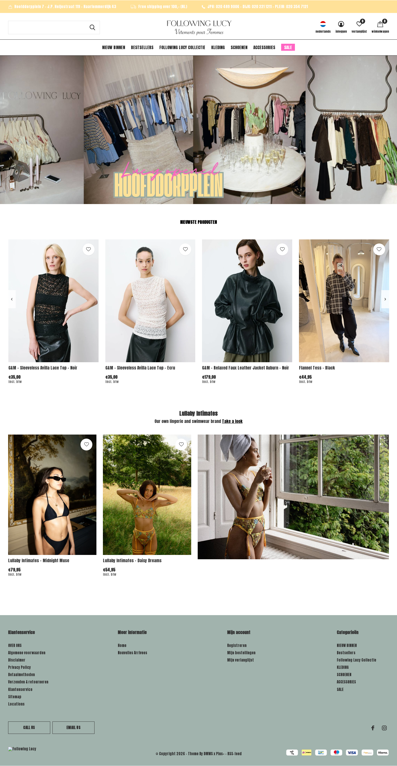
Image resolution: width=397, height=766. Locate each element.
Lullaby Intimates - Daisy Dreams (132, 560)
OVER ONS (15, 645)
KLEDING (218, 47)
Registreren (237, 645)
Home (122, 645)
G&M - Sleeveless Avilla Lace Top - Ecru (140, 368)
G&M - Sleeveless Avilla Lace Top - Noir (42, 368)
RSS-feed (234, 753)
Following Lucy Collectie (182, 47)
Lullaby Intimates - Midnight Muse (38, 560)
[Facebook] (372, 728)
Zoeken (92, 27)
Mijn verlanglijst (240, 660)
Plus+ (220, 753)
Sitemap (14, 696)
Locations (16, 704)
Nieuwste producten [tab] (198, 222)
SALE (288, 47)
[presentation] (12, 299)
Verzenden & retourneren (28, 681)
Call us (29, 727)
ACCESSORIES (264, 47)
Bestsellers (142, 47)
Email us (73, 727)
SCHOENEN (239, 47)
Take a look (232, 421)
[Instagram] (384, 728)
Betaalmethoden (21, 674)
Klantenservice (20, 689)
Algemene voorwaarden (26, 652)
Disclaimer (16, 660)
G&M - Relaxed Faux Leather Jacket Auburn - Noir (245, 368)
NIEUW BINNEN (113, 47)
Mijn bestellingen (241, 652)
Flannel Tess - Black (317, 368)
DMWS (208, 753)
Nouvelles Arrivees (132, 652)
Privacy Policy (19, 667)
